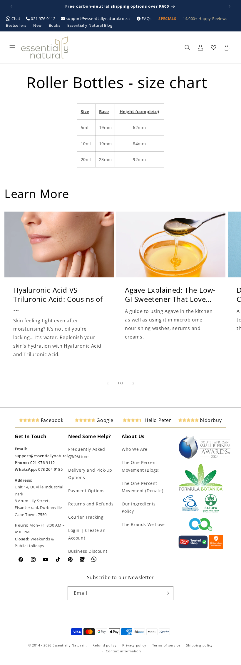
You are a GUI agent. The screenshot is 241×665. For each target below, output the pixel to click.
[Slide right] (133, 383)
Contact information (123, 651)
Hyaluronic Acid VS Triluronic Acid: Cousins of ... (58, 299)
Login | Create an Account (87, 533)
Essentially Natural (69, 645)
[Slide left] (107, 383)
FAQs (147, 18)
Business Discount (87, 551)
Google (104, 420)
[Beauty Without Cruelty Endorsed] (190, 511)
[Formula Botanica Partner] (201, 490)
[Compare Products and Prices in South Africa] (193, 547)
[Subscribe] (166, 593)
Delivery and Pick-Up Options (90, 473)
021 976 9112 (43, 18)
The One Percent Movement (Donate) (142, 486)
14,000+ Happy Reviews (205, 18)
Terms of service (166, 645)
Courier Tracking (86, 517)
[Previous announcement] (11, 6)
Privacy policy (134, 645)
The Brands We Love (143, 524)
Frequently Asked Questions (86, 452)
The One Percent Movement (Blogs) (141, 466)
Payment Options (86, 490)
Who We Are (135, 449)
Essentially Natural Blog (89, 25)
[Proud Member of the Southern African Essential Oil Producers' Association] (210, 511)
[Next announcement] (229, 6)
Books (55, 25)
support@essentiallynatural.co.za (98, 18)
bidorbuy (210, 420)
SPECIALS (167, 18)
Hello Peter (157, 420)
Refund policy (104, 645)
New (38, 25)
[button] (12, 47)
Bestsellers (16, 25)
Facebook (51, 420)
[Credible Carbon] (200, 531)
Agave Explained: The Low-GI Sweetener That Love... (170, 294)
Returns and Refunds (90, 504)
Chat (16, 18)
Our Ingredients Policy (139, 507)
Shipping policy (199, 645)
